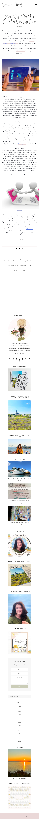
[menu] (36, 5)
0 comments (19, 252)
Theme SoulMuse (27, 816)
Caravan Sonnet (12, 5)
